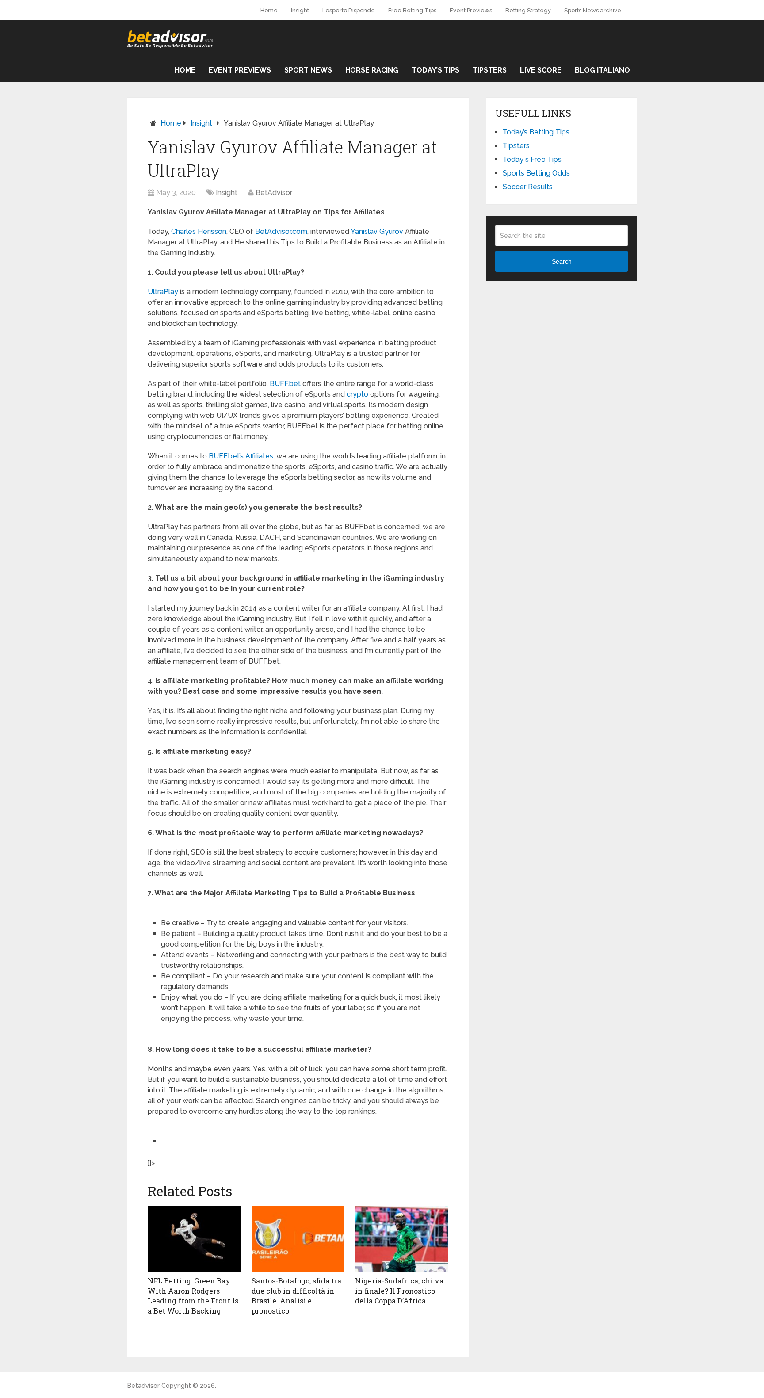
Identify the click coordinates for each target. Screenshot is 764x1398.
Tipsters (490, 70)
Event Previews (471, 10)
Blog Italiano (602, 70)
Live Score (541, 70)
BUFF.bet (285, 383)
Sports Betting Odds (536, 173)
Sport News (308, 70)
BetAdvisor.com (281, 231)
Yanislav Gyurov (377, 231)
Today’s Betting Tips (536, 132)
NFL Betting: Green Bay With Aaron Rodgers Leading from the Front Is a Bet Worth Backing (193, 1295)
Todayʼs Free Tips (532, 159)
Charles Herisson (198, 231)
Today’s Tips (435, 70)
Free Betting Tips (412, 10)
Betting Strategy (528, 10)
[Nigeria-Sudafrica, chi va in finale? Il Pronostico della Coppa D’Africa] (401, 1239)
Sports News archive (592, 10)
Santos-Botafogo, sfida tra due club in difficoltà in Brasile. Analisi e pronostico (296, 1295)
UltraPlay (163, 291)
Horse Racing (371, 70)
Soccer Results (528, 187)
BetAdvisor (274, 192)
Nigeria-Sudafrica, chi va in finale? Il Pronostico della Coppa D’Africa (399, 1290)
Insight (300, 10)
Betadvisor (143, 1385)
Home (269, 10)
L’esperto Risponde (348, 10)
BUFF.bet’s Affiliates (241, 456)
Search (562, 261)
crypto (357, 394)
